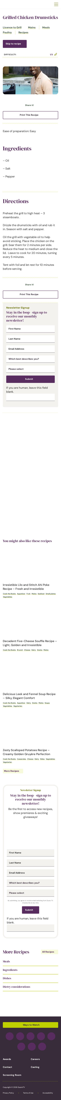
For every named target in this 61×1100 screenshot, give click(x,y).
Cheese (27, 650)
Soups (47, 703)
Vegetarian (17, 706)
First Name (15, 328)
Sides (42, 759)
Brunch (20, 650)
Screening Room (12, 1075)
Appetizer (21, 594)
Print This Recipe (29, 114)
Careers (35, 1059)
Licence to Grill (12, 27)
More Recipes (11, 770)
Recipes (23, 32)
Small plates (51, 594)
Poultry (7, 32)
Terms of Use (28, 1093)
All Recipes (48, 951)
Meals (46, 27)
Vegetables (7, 597)
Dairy (33, 650)
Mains (32, 27)
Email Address (16, 349)
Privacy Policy (8, 1093)
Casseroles (21, 759)
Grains (39, 650)
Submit (29, 379)
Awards (7, 1059)
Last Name (14, 338)
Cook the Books (9, 594)
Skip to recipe (13, 43)
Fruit (28, 594)
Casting (35, 1067)
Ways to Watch (31, 1024)
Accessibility (48, 1093)
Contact (7, 1067)
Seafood (41, 594)
